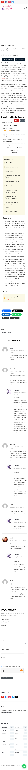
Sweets (9, 51)
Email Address (5, 649)
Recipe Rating (5, 619)
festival (3, 78)
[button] (26, 8)
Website (3, 657)
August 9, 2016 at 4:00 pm (16, 583)
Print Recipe (21, 59)
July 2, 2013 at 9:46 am (19, 557)
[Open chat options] (24, 766)
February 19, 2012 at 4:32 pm (17, 371)
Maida (9, 332)
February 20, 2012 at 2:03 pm (17, 446)
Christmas (3, 332)
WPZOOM (14, 767)
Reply (12, 352)
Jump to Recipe (9, 59)
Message (3, 625)
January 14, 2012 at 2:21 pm (17, 350)
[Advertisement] (14, 30)
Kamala (9, 49)
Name (2, 641)
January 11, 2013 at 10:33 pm (17, 507)
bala (11, 348)
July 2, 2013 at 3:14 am (15, 540)
